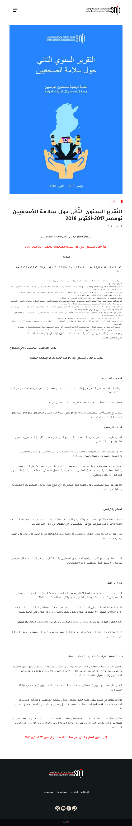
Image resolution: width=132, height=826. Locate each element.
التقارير (74, 792)
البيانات (85, 792)
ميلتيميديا (48, 792)
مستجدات (62, 792)
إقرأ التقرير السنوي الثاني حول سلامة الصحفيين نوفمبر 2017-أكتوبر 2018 (66, 247)
